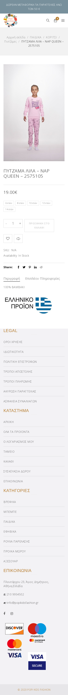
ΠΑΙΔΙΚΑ (35, 37)
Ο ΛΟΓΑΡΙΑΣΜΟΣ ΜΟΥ (18, 442)
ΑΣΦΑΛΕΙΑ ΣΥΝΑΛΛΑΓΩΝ (20, 401)
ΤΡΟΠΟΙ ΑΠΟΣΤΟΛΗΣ (17, 372)
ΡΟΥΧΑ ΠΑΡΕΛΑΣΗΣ (16, 541)
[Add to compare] (18, 238)
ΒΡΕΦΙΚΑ (9, 502)
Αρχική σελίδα (16, 37)
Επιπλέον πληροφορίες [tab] (42, 278)
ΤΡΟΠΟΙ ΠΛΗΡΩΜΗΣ (17, 381)
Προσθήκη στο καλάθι (39, 225)
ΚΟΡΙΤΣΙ (51, 37)
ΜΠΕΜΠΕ (10, 512)
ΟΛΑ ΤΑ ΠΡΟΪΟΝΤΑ (16, 432)
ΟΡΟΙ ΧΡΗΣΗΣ (13, 342)
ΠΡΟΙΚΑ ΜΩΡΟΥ (14, 551)
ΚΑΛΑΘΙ (8, 461)
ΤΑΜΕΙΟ (8, 452)
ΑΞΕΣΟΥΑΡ (10, 561)
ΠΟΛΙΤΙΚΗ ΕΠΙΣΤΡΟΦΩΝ (20, 362)
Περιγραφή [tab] (11, 278)
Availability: (10, 255)
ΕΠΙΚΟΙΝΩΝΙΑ (13, 481)
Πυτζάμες (10, 41)
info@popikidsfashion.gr (23, 603)
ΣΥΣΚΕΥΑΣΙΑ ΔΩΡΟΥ (17, 471)
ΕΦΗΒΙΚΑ (9, 531)
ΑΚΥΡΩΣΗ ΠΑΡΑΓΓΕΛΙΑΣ (19, 391)
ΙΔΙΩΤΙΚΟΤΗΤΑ (13, 352)
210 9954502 (15, 594)
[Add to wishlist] (8, 238)
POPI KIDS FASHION (39, 689)
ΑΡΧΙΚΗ (8, 422)
